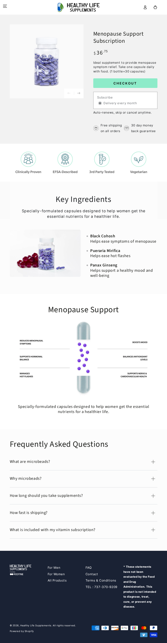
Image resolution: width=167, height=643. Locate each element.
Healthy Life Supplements (35, 625)
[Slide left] (69, 93)
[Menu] (5, 6)
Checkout (125, 83)
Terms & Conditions (101, 580)
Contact (92, 574)
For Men (54, 568)
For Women (56, 574)
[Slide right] (79, 93)
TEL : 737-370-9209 (101, 587)
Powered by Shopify (22, 631)
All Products (57, 580)
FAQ (89, 568)
